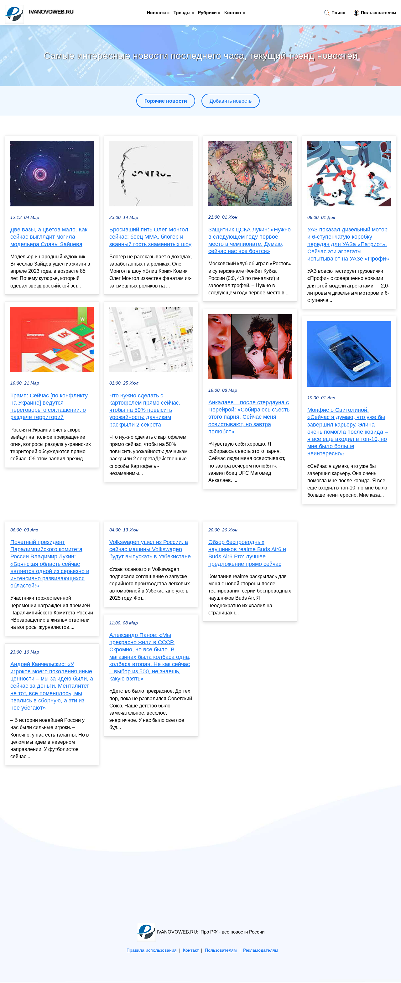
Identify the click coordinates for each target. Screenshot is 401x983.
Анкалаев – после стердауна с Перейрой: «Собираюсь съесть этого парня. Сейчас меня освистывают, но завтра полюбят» (248, 417)
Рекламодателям (260, 950)
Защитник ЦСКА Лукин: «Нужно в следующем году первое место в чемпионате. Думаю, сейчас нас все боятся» (249, 240)
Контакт (233, 12)
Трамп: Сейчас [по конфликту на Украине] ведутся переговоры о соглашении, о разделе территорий (49, 406)
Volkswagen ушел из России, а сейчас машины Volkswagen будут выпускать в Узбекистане (150, 549)
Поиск (337, 12)
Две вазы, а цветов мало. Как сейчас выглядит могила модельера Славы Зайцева (48, 236)
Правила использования (152, 950)
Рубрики (207, 12)
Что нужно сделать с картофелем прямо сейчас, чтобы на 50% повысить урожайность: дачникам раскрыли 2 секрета (144, 410)
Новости (156, 12)
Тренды (182, 12)
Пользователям (378, 12)
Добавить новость (231, 101)
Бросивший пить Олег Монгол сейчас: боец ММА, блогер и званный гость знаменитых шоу (150, 236)
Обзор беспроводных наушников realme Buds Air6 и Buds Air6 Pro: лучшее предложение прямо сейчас (247, 553)
